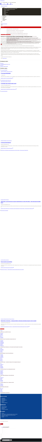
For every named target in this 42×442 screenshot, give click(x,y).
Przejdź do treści (2, 0)
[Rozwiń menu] (1, 25)
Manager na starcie (8, 34)
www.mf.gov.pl (5, 58)
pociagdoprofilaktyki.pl (4, 402)
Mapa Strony (3, 408)
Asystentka (2, 199)
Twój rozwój (5, 19)
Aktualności (2, 71)
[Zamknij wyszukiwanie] (1, 438)
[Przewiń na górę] (1, 424)
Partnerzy (3, 413)
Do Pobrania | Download (6, 10)
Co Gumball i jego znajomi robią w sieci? (8, 83)
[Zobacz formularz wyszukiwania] (1, 21)
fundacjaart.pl (3, 398)
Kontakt (4, 20)
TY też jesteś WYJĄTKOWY (6, 73)
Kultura (4, 17)
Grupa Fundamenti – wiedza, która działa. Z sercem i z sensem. (10, 8)
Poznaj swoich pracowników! (6, 261)
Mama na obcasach (8, 81)
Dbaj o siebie (4, 16)
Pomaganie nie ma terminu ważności (5, 392)
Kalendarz (3, 416)
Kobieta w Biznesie (3, 34)
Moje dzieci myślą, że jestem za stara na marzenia (6, 353)
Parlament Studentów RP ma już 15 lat (5, 64)
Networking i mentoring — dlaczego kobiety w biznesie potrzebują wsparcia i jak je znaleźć (18, 320)
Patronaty (5, 11)
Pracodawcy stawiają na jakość (4, 66)
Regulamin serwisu (6, 12)
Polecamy (10, 140)
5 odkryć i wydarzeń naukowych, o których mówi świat (7, 375)
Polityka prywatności (4, 406)
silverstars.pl (3, 400)
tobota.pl (3, 401)
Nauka (4, 18)
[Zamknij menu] (0, 425)
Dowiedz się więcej (6, 78)
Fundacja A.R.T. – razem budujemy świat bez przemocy (9, 9)
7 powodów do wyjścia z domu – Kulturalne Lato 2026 (7, 382)
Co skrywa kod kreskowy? (6, 142)
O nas (2, 427)
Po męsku (4, 15)
